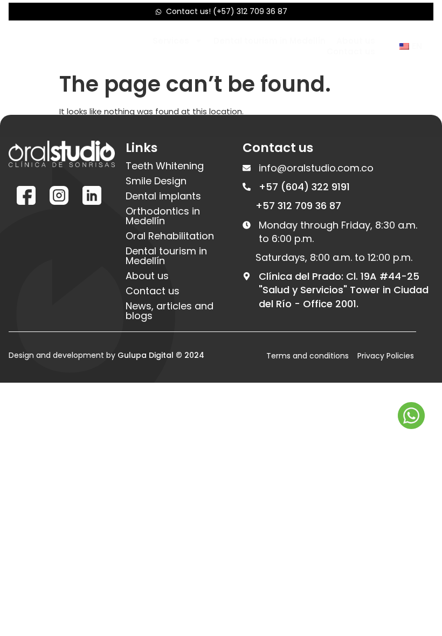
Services (171, 41)
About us (355, 41)
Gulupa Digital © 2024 (161, 355)
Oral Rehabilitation (170, 236)
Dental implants (163, 196)
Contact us (351, 51)
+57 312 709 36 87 (298, 205)
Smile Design (156, 181)
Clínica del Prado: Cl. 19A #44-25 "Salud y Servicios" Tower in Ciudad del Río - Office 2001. (344, 289)
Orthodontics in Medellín (163, 216)
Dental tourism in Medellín (269, 41)
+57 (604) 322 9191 (304, 186)
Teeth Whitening (165, 166)
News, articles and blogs (169, 311)
